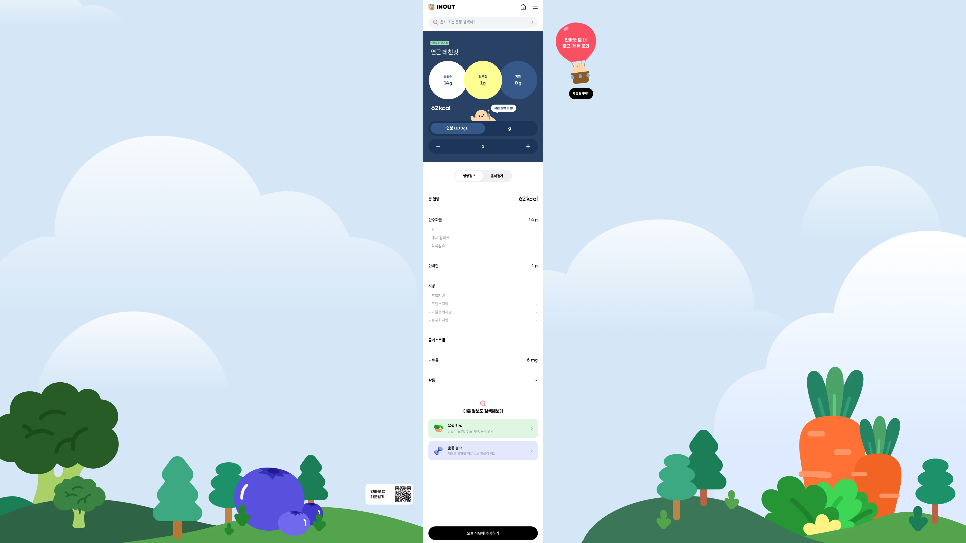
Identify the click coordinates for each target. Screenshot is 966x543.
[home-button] (523, 7)
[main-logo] (441, 7)
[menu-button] (535, 7)
